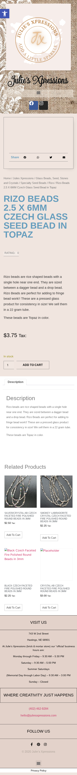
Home (7, 178)
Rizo (51, 182)
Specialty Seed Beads (33, 182)
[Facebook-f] (31, 744)
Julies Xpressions (23, 178)
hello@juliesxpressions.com (38, 715)
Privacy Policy (38, 770)
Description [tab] (15, 381)
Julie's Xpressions (38, 80)
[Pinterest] (38, 744)
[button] (4, 13)
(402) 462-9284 (38, 708)
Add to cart (33, 364)
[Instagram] (45, 744)
